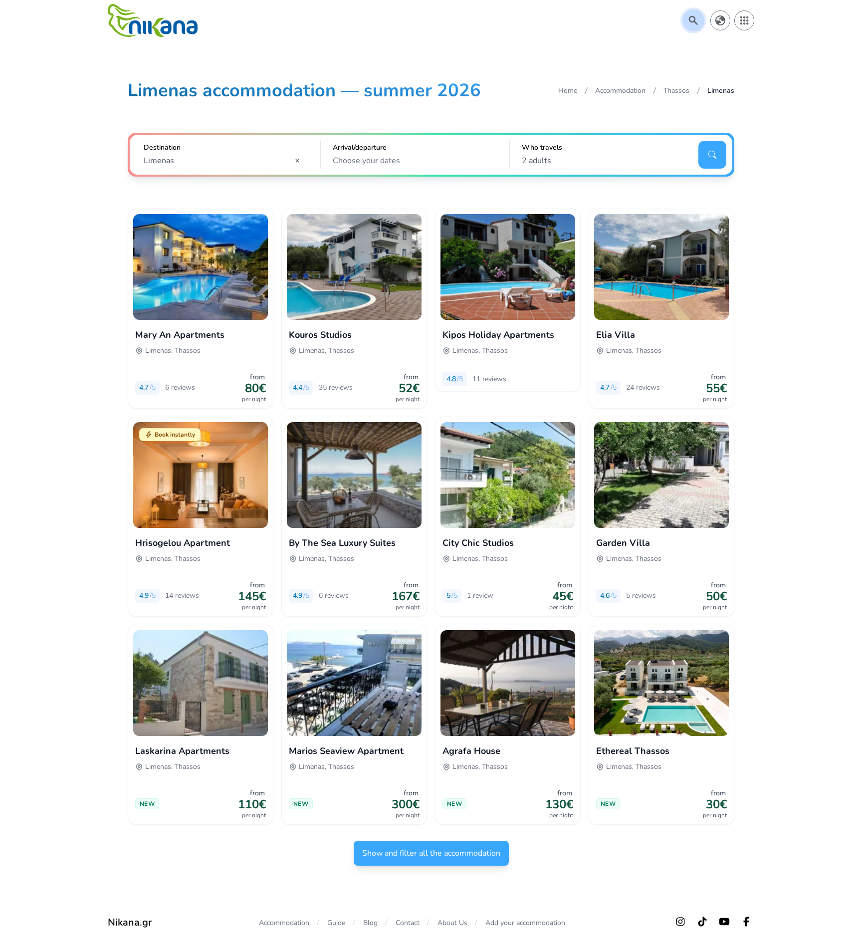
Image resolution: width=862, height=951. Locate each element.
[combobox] (225, 161)
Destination (162, 147)
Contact (408, 923)
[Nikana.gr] (153, 20)
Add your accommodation (525, 923)
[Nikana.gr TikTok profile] (702, 922)
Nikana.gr (130, 922)
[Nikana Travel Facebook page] (746, 922)
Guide (336, 923)
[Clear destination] (300, 161)
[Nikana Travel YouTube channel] (724, 922)
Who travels (542, 147)
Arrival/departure (360, 147)
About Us (452, 923)
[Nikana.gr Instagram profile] (680, 922)
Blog (370, 923)
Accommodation (284, 923)
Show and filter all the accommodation (431, 853)
